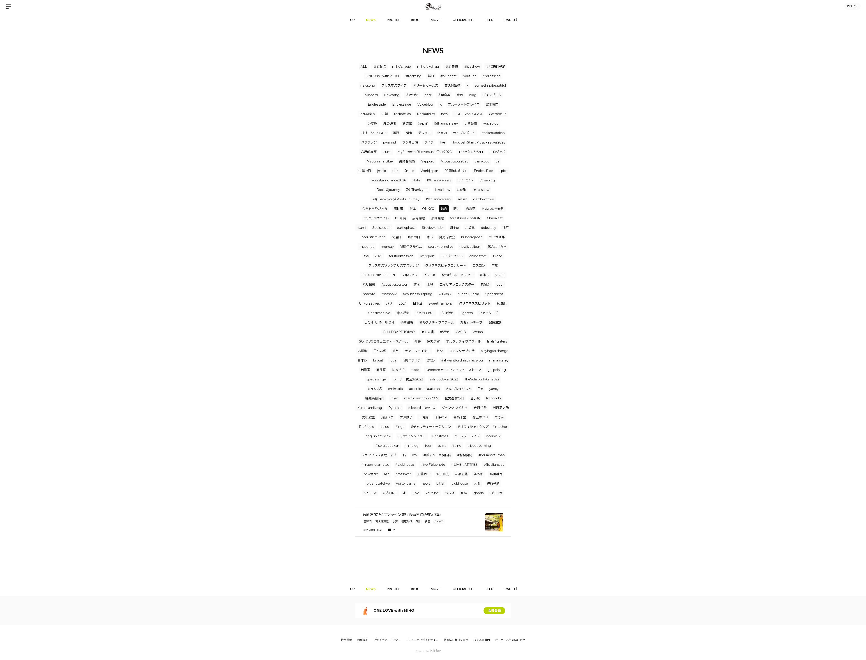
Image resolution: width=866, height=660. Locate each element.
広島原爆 (418, 218)
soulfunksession (401, 256)
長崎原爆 (437, 218)
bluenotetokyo (378, 484)
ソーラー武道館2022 (408, 379)
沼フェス (424, 133)
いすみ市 (470, 123)
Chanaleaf (494, 218)
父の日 (500, 275)
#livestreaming (479, 446)
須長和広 (442, 474)
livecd (497, 256)
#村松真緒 (464, 455)
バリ (389, 303)
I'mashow (442, 190)
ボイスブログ (492, 95)
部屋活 (444, 332)
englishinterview (378, 436)
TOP (351, 20)
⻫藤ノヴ (387, 417)
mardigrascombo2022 (421, 398)
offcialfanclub (494, 465)
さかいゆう (367, 114)
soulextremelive (440, 247)
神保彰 (479, 474)
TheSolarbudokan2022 (481, 379)
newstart (371, 474)
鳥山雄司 (496, 474)
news (426, 484)
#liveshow (472, 67)
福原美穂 (451, 67)
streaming (413, 76)
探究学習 (433, 341)
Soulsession (381, 228)
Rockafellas (426, 114)
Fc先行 (502, 303)
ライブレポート (464, 133)
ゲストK (429, 275)
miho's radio (401, 67)
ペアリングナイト (376, 218)
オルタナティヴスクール (463, 341)
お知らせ (496, 493)
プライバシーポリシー (387, 639)
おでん (499, 417)
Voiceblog (425, 104)
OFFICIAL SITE (463, 20)
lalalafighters (497, 341)
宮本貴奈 (492, 104)
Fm (480, 389)
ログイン (852, 6)
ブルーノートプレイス (463, 104)
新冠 (417, 285)
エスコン (478, 266)
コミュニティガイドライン (422, 639)
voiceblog (491, 123)
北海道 (442, 133)
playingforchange (494, 351)
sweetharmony (441, 303)
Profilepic (366, 427)
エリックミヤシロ (470, 152)
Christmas (440, 436)
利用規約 (362, 639)
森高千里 (460, 417)
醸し (456, 209)
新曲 (431, 76)
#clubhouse (405, 465)
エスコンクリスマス (468, 114)
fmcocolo (493, 398)
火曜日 (396, 237)
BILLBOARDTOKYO (399, 332)
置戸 (396, 133)
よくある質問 (482, 639)
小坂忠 (470, 228)
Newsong (391, 95)
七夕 (440, 351)
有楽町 (461, 190)
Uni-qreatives (369, 303)
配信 (464, 493)
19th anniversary (438, 199)
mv (414, 455)
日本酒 (417, 303)
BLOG (415, 20)
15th (392, 360)
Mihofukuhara (468, 294)
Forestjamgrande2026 (388, 180)
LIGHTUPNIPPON (379, 322)
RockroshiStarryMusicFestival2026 (478, 142)
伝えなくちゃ (497, 247)
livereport (427, 256)
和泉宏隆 (461, 474)
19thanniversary (439, 180)
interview (493, 436)
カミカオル (497, 237)
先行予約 (493, 484)
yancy (494, 389)
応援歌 (362, 351)
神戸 (505, 228)
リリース (370, 493)
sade (415, 370)
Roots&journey (388, 190)
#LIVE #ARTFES (464, 465)
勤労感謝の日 (454, 398)
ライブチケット (452, 256)
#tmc (456, 446)
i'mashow (389, 294)
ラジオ (450, 493)
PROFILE (393, 20)
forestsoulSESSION (465, 218)
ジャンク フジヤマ (455, 408)
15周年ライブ (411, 360)
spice (504, 171)
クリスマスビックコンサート (445, 266)
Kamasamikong (369, 408)
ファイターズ (488, 313)
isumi (387, 152)
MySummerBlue (380, 161)
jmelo (381, 171)
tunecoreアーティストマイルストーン (453, 370)
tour (428, 446)
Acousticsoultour (395, 285)
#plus (384, 427)
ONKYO (428, 209)
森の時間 (389, 123)
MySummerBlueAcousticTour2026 (424, 152)
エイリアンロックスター (457, 285)
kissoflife (398, 370)
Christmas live (379, 313)
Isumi (361, 228)
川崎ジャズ (497, 152)
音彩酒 (470, 209)
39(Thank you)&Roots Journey (395, 199)
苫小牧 (475, 398)
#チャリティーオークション (431, 427)
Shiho (454, 228)
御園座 (365, 370)
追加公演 (427, 332)
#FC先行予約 (495, 67)
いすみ (372, 123)
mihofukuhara (428, 67)
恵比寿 (398, 209)
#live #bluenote (432, 465)
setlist (462, 199)
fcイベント (465, 180)
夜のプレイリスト (458, 389)
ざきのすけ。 (424, 313)
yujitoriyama (405, 484)
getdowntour (483, 199)
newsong (367, 85)
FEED (489, 20)
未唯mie (441, 417)
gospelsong (496, 370)
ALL (364, 67)
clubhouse (460, 484)
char (428, 95)
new (444, 114)
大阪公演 (412, 95)
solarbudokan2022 (443, 379)
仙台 (395, 351)
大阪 (477, 484)
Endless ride (401, 104)
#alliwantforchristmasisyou (462, 360)
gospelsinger (377, 379)
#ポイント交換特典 (437, 455)
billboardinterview (421, 408)
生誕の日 (364, 171)
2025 (378, 256)
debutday (488, 228)
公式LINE (389, 493)
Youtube (432, 493)
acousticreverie (373, 237)
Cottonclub (498, 114)
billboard (371, 95)
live (442, 142)
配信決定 (495, 322)
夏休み (484, 275)
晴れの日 (414, 237)
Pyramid (394, 408)
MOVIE (436, 20)
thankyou (481, 161)
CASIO (461, 332)
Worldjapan (429, 171)
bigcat (378, 360)
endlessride (492, 76)
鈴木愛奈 (402, 313)
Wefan (477, 332)
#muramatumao (492, 455)
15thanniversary (446, 123)
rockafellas (402, 114)
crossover (403, 474)
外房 (418, 341)
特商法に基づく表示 (456, 639)
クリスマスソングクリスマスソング (393, 266)
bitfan (440, 484)
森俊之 (485, 285)
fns (366, 256)
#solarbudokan (493, 133)
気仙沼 (423, 123)
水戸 (460, 95)
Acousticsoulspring (417, 294)
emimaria (395, 389)
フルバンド (409, 275)
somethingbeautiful (490, 85)
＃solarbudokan (387, 446)
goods (479, 493)
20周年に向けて (456, 171)
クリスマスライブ (394, 85)
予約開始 (406, 322)
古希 (385, 114)
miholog (412, 446)
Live (416, 493)
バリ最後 (369, 285)
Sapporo (427, 161)
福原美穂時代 (374, 398)
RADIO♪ (511, 20)
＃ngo (400, 427)
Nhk (408, 133)
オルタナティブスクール (436, 322)
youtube (470, 76)
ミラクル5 (374, 389)
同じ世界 (445, 294)
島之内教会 (447, 237)
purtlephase (406, 228)
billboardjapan (472, 237)
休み (429, 237)
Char (394, 398)
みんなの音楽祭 (493, 209)
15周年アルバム (411, 247)
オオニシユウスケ (374, 133)
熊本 (413, 209)
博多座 (381, 370)
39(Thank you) (417, 190)
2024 (403, 303)
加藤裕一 (423, 474)
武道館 (407, 123)
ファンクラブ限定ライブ (379, 455)
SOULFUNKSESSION (378, 275)
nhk (395, 171)
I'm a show (480, 190)
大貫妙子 (406, 417)
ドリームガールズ (425, 85)
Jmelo (409, 171)
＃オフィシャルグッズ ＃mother (482, 427)
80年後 (400, 218)
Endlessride (377, 104)
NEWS (370, 20)
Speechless (494, 294)
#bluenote (448, 76)
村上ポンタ (480, 417)
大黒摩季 (444, 95)
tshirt (442, 446)
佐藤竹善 (480, 408)
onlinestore (478, 256)
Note (416, 180)
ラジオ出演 (410, 142)
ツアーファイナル (417, 351)
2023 (431, 360)
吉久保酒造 (452, 85)
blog (472, 95)
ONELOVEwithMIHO (382, 76)
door (500, 285)
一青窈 (423, 417)
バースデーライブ (467, 436)
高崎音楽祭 (407, 161)
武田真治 (447, 313)
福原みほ (379, 67)
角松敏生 (368, 417)
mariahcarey (499, 360)
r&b (386, 474)
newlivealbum (470, 247)
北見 (430, 285)
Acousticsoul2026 (454, 161)
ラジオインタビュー (412, 436)
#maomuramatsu (375, 465)
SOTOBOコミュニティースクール (383, 341)
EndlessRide (483, 171)
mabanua (366, 247)
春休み (362, 360)
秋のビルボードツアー (457, 275)
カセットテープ (471, 322)
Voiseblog (487, 180)
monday (387, 247)
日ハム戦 (379, 351)
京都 (494, 266)
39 (498, 161)
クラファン (369, 142)
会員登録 (494, 611)
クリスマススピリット (475, 303)
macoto (369, 294)
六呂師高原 (369, 152)
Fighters (466, 313)
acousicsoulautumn (424, 389)
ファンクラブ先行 (461, 351)
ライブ (429, 142)
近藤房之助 (501, 408)
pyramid (389, 142)
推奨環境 (346, 639)
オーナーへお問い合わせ (510, 640)
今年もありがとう (374, 209)
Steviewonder (433, 228)
